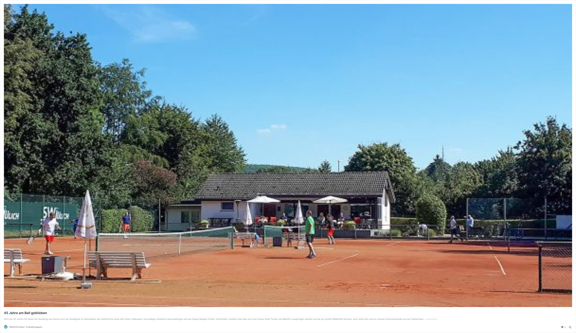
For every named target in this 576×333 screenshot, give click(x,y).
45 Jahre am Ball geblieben (25, 313)
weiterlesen (431, 319)
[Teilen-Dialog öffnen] (570, 326)
